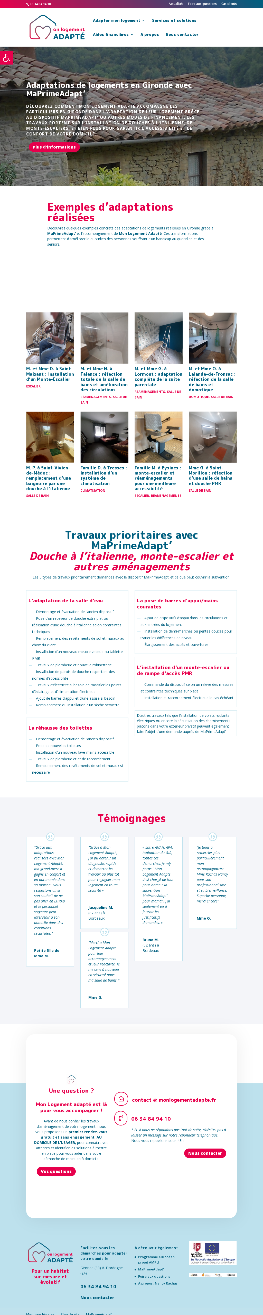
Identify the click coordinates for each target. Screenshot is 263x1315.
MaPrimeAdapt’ (151, 1269)
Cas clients (229, 4)
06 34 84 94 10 (98, 1286)
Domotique (199, 397)
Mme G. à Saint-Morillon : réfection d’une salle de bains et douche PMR (210, 475)
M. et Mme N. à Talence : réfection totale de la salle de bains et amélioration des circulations (104, 379)
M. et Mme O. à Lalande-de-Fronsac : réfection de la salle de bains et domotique (212, 379)
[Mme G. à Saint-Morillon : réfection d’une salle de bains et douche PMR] (213, 437)
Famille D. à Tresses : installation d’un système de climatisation (103, 475)
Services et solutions (174, 20)
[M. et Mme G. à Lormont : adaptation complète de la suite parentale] (158, 338)
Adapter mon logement (116, 20)
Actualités (176, 4)
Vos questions (56, 1171)
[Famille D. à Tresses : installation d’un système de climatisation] (104, 437)
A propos (149, 35)
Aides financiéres (111, 35)
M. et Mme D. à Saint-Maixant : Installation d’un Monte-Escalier (50, 374)
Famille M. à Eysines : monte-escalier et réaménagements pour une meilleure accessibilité (158, 478)
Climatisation (92, 490)
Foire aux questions (202, 4)
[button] (6, 58)
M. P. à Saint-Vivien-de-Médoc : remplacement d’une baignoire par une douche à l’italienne (48, 478)
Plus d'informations (54, 147)
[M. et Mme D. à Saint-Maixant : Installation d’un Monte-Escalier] (50, 338)
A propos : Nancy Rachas (157, 1283)
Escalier (33, 386)
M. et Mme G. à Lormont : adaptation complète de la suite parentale (158, 376)
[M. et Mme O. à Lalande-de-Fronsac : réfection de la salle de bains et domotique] (213, 338)
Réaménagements (95, 397)
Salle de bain (222, 397)
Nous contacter (182, 35)
